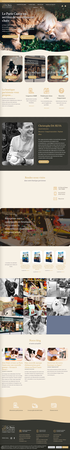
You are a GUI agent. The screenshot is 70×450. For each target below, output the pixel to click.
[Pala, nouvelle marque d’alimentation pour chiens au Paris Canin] (35, 354)
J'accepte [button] (65, 447)
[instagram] (11, 438)
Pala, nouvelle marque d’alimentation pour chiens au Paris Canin (33, 365)
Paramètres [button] (51, 447)
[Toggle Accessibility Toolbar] (2, 447)
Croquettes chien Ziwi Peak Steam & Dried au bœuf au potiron (37, 267)
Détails (25, 254)
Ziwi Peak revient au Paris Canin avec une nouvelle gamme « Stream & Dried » (12, 366)
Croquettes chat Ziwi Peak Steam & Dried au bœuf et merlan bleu (60, 267)
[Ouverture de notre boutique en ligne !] (57, 354)
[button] (41, 7)
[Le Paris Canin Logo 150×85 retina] (8, 426)
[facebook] (14, 438)
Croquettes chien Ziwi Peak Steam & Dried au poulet (49, 266)
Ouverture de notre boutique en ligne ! (55, 364)
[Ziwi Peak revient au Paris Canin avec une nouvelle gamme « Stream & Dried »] (12, 354)
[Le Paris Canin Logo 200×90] (7, 4)
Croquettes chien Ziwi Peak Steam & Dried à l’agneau (25, 266)
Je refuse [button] (59, 447)
